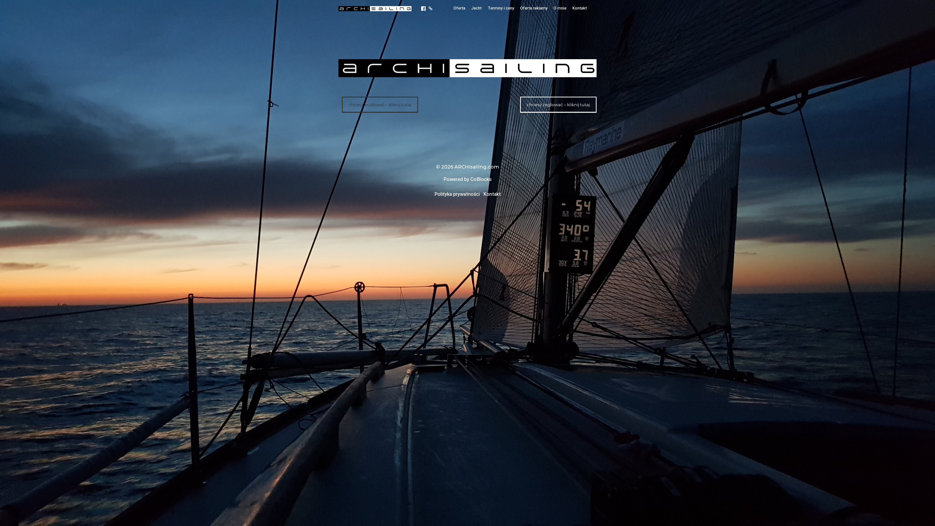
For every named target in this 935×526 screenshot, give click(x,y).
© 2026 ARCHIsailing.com (467, 167)
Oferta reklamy (534, 8)
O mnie (559, 8)
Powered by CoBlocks (467, 179)
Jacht (476, 8)
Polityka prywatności (457, 194)
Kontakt (579, 8)
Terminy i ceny (501, 8)
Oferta (459, 8)
